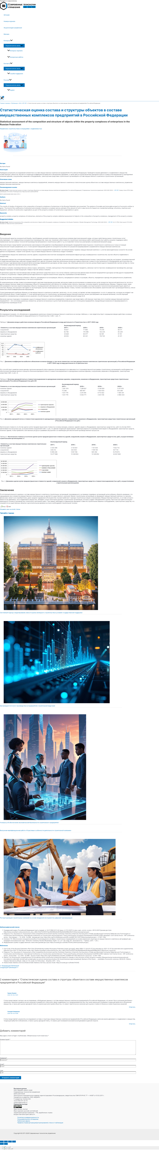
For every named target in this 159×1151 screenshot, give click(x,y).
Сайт (1, 1070)
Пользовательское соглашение (27, 1119)
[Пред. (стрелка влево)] (2, 1144)
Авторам (6, 15)
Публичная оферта (23, 1121)
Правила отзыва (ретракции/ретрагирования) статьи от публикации (40, 1123)
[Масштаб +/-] (2, 1141)
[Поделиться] (10, 1141)
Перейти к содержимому (8, 1)
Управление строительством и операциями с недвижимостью (21, 129)
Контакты (7, 63)
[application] (11, 40)
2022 (20, 103)
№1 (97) (25, 103)
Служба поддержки (16, 73)
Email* (2, 1064)
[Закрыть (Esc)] (14, 1141)
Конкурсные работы (16, 57)
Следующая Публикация (9, 967)
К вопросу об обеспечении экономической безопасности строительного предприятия (29, 822)
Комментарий (5, 1039)
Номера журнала (9, 21)
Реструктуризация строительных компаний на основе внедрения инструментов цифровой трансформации (36, 918)
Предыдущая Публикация (9, 966)
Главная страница (5, 103)
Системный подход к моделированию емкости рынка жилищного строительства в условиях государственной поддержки (41, 613)
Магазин (6, 34)
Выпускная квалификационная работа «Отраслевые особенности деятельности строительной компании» (35, 830)
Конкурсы (7, 40)
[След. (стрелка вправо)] (6, 1144)
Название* (3, 1058)
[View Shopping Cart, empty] (2, 98)
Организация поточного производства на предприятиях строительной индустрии (27, 706)
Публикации (14, 103)
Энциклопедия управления (13, 28)
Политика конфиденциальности (28, 1117)
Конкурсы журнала (16, 51)
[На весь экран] (6, 1141)
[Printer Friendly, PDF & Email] (5, 507)
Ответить (132, 1007)
